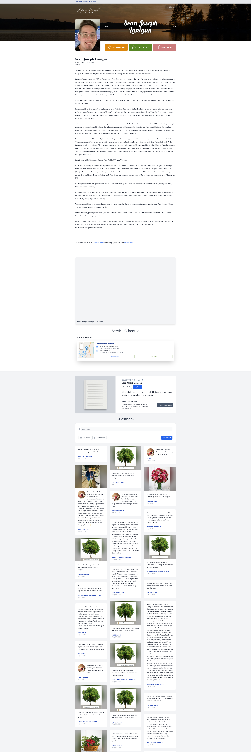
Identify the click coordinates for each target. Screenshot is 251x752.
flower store (128, 242)
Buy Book (138, 387)
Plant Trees (154, 356)
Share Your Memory (165, 405)
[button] (86, 348)
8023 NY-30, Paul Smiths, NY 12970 (111, 353)
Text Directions (115, 356)
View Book (126, 387)
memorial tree (99, 242)
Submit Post (167, 438)
